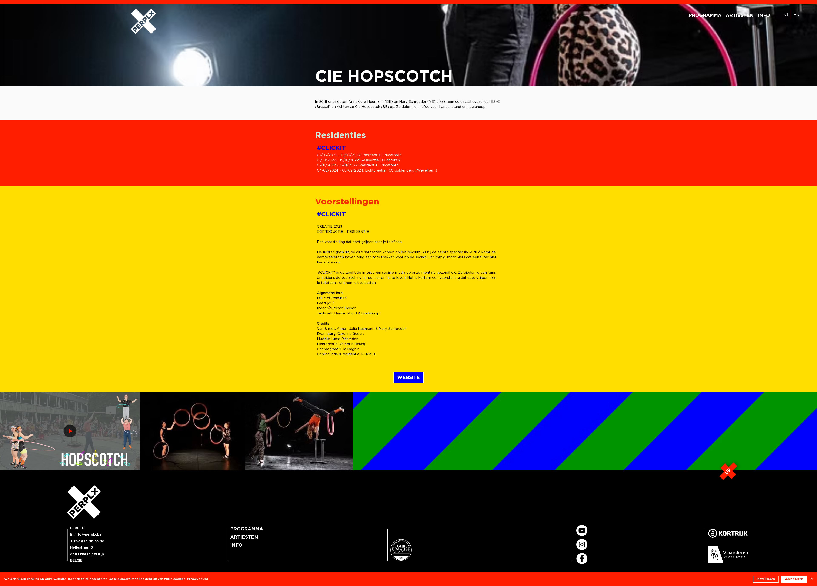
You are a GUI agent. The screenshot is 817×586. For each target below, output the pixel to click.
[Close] (811, 579)
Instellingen (766, 579)
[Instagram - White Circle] (581, 544)
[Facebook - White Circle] (581, 558)
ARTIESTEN (244, 537)
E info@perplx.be (85, 534)
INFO (236, 545)
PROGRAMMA (246, 529)
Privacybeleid (197, 579)
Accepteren (794, 579)
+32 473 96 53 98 (89, 541)
